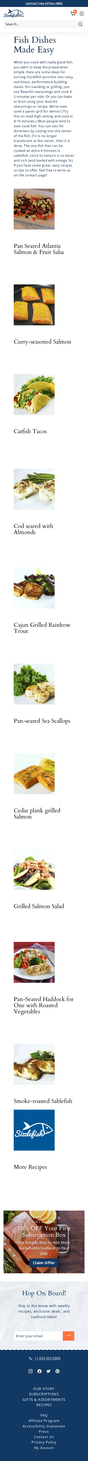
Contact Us (44, 1437)
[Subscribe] (68, 1336)
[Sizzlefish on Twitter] (48, 1371)
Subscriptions (44, 1394)
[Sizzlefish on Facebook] (39, 1371)
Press (44, 1431)
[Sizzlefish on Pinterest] (57, 1371)
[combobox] (44, 24)
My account (44, 1448)
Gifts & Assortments (44, 1399)
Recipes (44, 1404)
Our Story (44, 1388)
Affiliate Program (44, 1420)
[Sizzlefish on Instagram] (30, 1371)
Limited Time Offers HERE (44, 3)
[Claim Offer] (44, 1242)
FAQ (44, 1415)
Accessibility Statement (44, 1426)
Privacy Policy (44, 1442)
